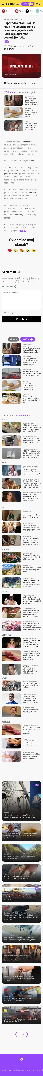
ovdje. (23, 230)
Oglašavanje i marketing (24, 1070)
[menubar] (38, 3)
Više (21, 1034)
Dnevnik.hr (9, 11)
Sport (31, 11)
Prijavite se (21, 319)
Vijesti (21, 11)
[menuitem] (38, 3)
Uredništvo (6, 1070)
